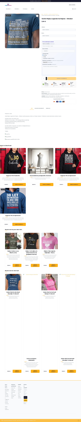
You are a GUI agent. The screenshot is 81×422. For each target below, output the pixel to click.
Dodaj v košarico (62, 78)
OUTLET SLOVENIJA (45, 94)
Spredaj (45, 55)
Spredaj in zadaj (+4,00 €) (48, 58)
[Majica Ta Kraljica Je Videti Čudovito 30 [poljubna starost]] (31, 241)
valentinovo (59, 97)
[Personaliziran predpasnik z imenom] (40, 161)
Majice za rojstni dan (66, 93)
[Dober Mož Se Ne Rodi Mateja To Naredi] (49, 282)
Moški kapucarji (20, 217)
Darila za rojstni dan (52, 93)
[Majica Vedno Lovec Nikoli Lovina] (13, 241)
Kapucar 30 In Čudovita (13, 175)
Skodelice (19, 389)
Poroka (12, 389)
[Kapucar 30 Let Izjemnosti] (68, 161)
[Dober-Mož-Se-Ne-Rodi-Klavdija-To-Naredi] (13, 282)
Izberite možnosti (19, 184)
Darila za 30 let (5, 217)
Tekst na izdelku (48, 43)
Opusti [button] (78, 420)
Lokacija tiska (45, 53)
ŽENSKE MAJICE (49, 257)
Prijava (25, 400)
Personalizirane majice (55, 94)
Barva (43, 33)
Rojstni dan (13, 387)
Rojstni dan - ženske (31, 258)
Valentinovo (13, 390)
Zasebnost (7, 409)
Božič (12, 397)
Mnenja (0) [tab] (48, 108)
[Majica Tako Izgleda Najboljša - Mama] (49, 241)
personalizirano (45, 97)
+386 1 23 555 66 (72, 4)
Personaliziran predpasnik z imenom (40, 175)
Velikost (43, 27)
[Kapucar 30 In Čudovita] (13, 161)
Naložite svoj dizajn (52, 60)
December (27, 257)
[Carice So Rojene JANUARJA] (31, 315)
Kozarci (19, 390)
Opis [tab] (32, 108)
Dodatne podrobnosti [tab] (39, 108)
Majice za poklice (12, 256)
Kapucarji (19, 387)
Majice (19, 386)
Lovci (8, 256)
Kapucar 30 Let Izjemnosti (68, 175)
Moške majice (14, 257)
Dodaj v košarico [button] (46, 184)
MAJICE (59, 93)
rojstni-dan (52, 97)
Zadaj (44, 56)
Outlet (73, 93)
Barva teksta (45, 48)
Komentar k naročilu (49, 64)
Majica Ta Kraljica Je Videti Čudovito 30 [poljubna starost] (31, 252)
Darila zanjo (35, 256)
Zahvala (12, 396)
